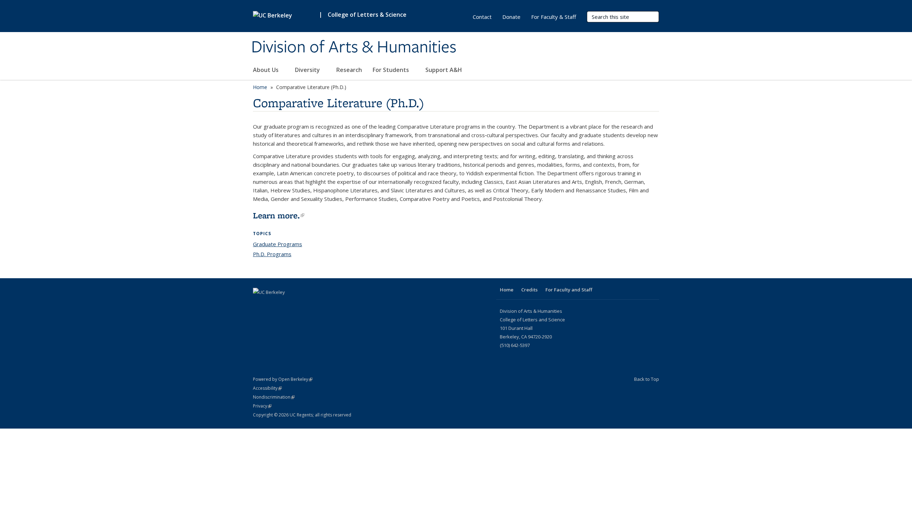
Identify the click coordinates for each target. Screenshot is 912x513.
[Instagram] (273, 304)
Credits (529, 289)
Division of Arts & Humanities (353, 47)
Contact (482, 16)
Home (260, 87)
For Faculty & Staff (553, 16)
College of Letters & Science (367, 15)
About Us (266, 70)
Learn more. (278, 215)
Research (349, 70)
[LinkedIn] (259, 304)
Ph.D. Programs (272, 254)
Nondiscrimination (274, 397)
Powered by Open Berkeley (282, 379)
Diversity (308, 70)
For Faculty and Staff (568, 289)
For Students (391, 70)
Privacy (262, 406)
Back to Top (646, 379)
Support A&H (444, 70)
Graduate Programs (277, 244)
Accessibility (267, 388)
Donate (511, 16)
